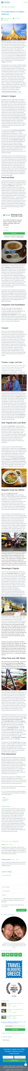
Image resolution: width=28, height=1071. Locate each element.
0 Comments (14, 1006)
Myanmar (13, 6)
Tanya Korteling (6, 18)
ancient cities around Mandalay (18, 781)
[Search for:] (26, 2)
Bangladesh (6, 799)
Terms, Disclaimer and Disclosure (11, 1067)
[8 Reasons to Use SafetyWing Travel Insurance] (3, 1011)
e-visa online (4, 55)
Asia (9, 6)
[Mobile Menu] (24, 2)
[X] (3, 955)
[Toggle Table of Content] (18, 92)
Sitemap (6, 1066)
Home (2, 6)
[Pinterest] (16, 955)
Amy (2, 844)
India (4, 797)
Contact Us (22, 1067)
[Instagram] (12, 955)
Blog (6, 6)
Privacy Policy (4, 906)
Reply (11, 844)
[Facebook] (8, 955)
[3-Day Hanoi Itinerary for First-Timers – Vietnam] (3, 1004)
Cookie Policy (20, 1066)
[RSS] (20, 955)
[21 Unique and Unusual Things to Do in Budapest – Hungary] (3, 1017)
